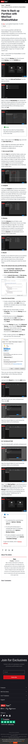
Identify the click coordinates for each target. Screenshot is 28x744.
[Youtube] (10, 716)
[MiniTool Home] (4, 1)
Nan (4, 24)
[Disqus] (14, 597)
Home (2, 5)
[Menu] (25, 1)
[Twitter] (4, 716)
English (4, 26)
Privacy (10, 732)
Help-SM (8, 5)
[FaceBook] (1, 716)
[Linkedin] (7, 716)
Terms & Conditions (15, 732)
